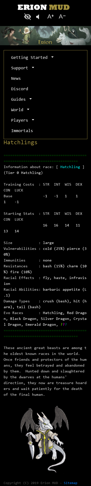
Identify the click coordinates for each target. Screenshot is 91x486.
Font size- (62, 16)
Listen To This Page (39, 16)
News (16, 79)
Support (21, 68)
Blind (28, 16)
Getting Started (30, 58)
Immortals (22, 131)
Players (21, 120)
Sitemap (70, 483)
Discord (19, 89)
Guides (19, 100)
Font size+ (50, 16)
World (18, 110)
